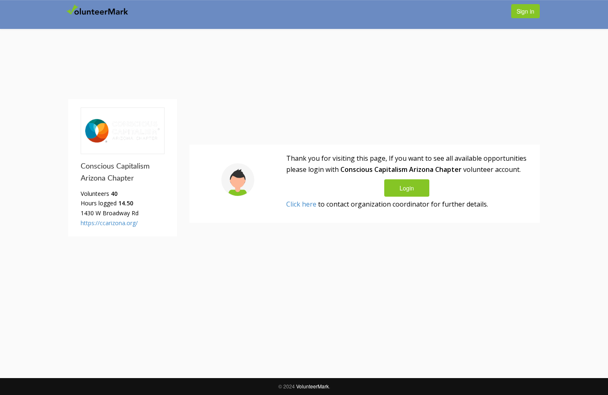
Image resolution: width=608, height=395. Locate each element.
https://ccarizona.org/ (109, 223)
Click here (301, 204)
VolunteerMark (312, 386)
